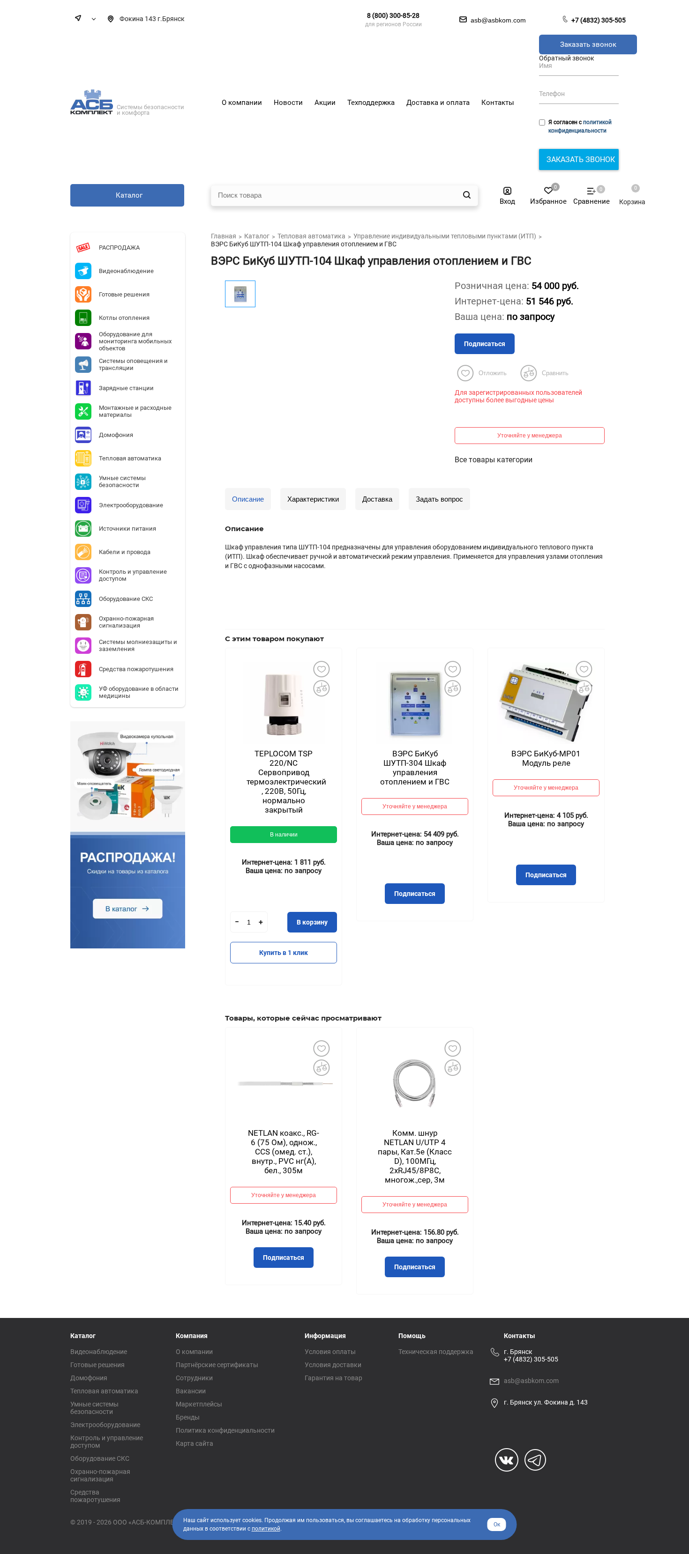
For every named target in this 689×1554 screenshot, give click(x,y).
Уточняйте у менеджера (529, 435)
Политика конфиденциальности (225, 1430)
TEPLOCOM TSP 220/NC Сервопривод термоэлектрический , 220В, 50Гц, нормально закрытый (286, 781)
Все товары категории (493, 459)
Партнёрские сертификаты (217, 1365)
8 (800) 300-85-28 (393, 15)
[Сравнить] (321, 688)
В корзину (312, 922)
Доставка (377, 499)
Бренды (188, 1417)
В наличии (284, 834)
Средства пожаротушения (95, 1495)
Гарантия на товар (333, 1378)
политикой (266, 1528)
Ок (497, 1524)
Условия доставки (333, 1365)
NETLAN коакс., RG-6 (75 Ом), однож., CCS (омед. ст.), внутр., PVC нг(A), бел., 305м (283, 1151)
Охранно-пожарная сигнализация (100, 1475)
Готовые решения (97, 1365)
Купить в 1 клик (283, 952)
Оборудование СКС (99, 1458)
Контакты (519, 1335)
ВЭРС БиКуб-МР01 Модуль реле (546, 758)
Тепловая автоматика (104, 1391)
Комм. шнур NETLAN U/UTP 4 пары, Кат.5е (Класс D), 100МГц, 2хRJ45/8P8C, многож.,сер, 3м (415, 1156)
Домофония (88, 1378)
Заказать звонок (588, 44)
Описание (248, 499)
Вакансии (191, 1391)
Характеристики (313, 499)
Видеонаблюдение (98, 1351)
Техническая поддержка (435, 1351)
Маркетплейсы (199, 1404)
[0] (627, 192)
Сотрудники (194, 1378)
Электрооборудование (105, 1424)
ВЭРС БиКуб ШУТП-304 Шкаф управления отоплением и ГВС (414, 767)
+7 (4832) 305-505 (598, 20)
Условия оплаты (330, 1351)
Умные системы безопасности (94, 1407)
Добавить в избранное (321, 669)
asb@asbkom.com (531, 1380)
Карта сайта (194, 1443)
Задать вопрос (439, 499)
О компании (194, 1351)
